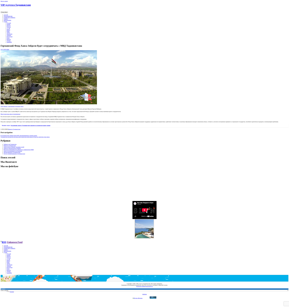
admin (7, 49)
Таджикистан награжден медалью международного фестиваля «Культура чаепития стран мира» (25, 137)
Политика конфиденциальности (144, 286)
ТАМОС (6, 19)
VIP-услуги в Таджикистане (16, 5)
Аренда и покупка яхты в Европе (12, 148)
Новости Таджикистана (14, 129)
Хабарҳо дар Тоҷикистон (10, 144)
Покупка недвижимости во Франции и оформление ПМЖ (19, 149)
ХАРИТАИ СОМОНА (9, 17)
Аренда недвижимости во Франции (13, 151)
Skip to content (4, 1)
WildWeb (144, 294)
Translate (12, 291)
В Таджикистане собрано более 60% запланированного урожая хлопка (19, 135)
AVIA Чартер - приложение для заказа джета (12, 106)
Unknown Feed (15, 242)
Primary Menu (4, 12)
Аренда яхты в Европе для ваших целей (14, 147)
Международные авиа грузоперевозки (10, 114)
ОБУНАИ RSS (7, 20)
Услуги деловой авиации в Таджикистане (14, 153)
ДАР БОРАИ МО (8, 16)
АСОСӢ (6, 15)
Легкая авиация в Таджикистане (12, 152)
